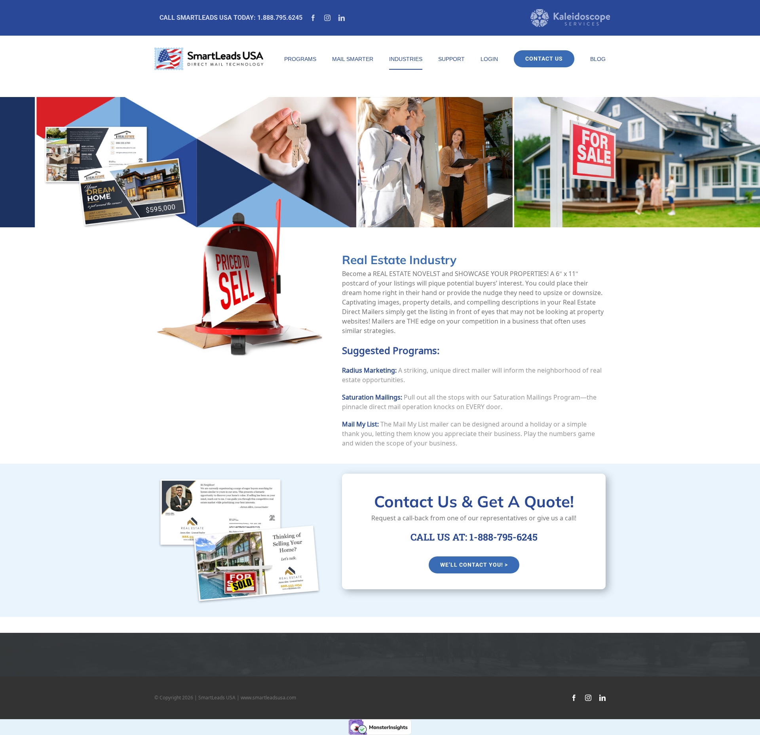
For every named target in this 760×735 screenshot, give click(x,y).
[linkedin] (341, 18)
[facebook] (313, 18)
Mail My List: (360, 424)
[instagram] (327, 18)
